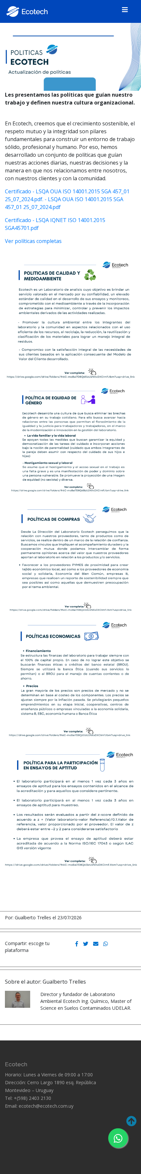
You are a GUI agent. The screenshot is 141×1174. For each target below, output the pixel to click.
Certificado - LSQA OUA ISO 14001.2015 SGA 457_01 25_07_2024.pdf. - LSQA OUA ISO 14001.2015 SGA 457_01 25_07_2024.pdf (67, 199)
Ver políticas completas (33, 241)
